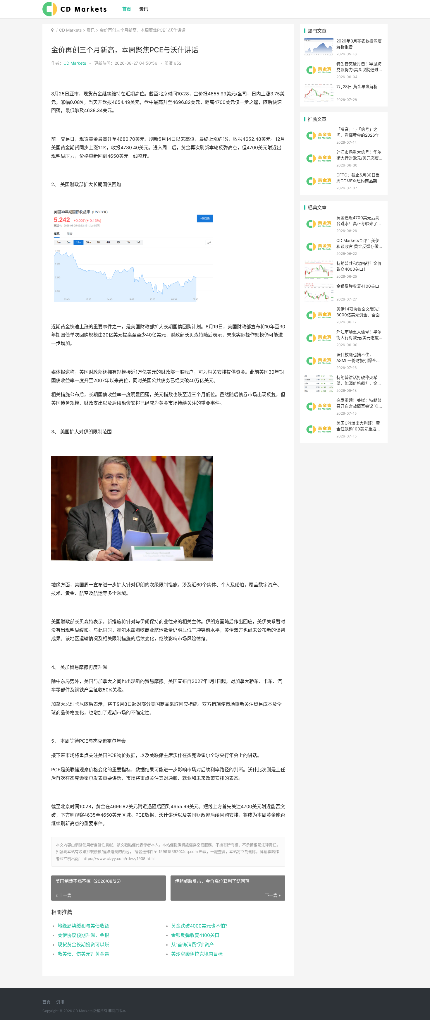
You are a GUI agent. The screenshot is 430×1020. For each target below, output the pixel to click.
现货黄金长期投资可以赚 (83, 944)
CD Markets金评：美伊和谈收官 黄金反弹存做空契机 (359, 246)
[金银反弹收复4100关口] (318, 286)
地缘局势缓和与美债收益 (83, 926)
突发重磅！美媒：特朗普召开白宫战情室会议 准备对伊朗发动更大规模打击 (359, 406)
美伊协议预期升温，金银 (83, 935)
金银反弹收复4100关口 (195, 935)
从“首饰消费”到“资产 (192, 944)
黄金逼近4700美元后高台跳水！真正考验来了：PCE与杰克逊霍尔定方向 (358, 223)
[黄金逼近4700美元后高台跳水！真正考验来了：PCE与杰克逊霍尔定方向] (318, 218)
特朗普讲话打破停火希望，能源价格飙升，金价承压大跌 (358, 383)
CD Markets (70, 30)
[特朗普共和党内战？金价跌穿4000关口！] (318, 264)
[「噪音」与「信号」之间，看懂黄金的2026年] (318, 130)
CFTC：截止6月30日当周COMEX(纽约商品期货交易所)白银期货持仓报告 (359, 180)
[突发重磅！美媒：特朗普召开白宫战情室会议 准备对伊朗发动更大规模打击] (318, 401)
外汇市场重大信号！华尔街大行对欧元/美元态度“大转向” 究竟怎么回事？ (358, 158)
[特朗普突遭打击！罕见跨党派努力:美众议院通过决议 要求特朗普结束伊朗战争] (318, 64)
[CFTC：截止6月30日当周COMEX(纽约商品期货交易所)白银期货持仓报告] (318, 175)
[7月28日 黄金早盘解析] (318, 87)
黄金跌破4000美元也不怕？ (200, 926)
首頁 (126, 9)
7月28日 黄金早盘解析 (357, 86)
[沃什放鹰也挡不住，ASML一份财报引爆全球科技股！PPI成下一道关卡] (318, 355)
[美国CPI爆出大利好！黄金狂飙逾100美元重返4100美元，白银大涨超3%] (318, 423)
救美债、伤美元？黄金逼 (83, 954)
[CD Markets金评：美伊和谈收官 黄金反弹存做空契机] (318, 241)
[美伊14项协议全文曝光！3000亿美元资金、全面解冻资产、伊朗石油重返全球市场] (318, 309)
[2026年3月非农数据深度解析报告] (318, 41)
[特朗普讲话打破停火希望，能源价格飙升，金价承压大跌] (318, 378)
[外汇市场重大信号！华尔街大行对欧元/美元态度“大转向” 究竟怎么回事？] (318, 152)
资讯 (143, 9)
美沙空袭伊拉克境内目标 (197, 954)
